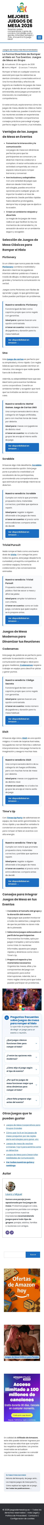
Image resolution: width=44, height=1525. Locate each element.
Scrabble (36, 465)
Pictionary (7, 266)
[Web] (12, 1232)
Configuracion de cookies (22, 1518)
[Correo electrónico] (7, 1232)
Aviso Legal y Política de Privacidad (22, 1514)
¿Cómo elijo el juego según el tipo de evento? (20, 1069)
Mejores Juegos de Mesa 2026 (20, 21)
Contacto (33, 1515)
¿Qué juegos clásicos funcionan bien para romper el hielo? (17, 1043)
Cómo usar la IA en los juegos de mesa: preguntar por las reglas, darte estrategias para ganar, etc (22, 1136)
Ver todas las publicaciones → (19, 1488)
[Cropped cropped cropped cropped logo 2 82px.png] (22, 7)
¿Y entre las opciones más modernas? (19, 1057)
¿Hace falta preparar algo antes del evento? (19, 1100)
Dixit (24, 738)
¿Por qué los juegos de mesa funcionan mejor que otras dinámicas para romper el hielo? (20, 1085)
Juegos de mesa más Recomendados (20, 49)
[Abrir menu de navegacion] (39, 37)
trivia (13, 554)
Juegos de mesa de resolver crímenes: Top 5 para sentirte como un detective (23, 1147)
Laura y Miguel (10, 67)
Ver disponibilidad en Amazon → (18, 341)
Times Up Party (14, 817)
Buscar (33, 1254)
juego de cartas (15, 359)
